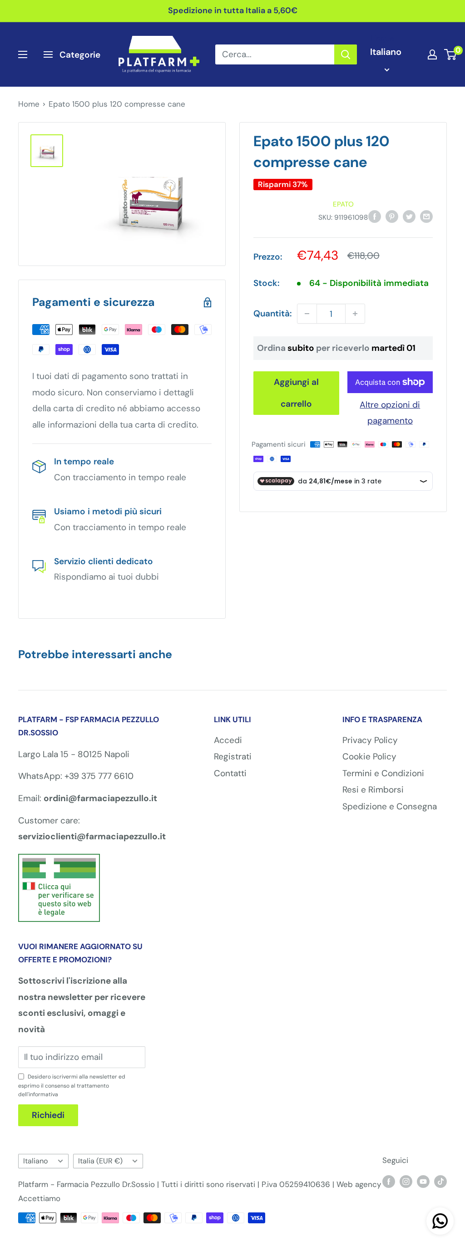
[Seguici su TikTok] (440, 1181)
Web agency (358, 1184)
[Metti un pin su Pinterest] (392, 216)
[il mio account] (432, 54)
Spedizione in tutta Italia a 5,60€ (232, 10)
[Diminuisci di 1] (307, 313)
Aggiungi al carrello (296, 392)
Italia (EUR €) (100, 1161)
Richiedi (48, 1115)
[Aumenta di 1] (355, 313)
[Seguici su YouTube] (423, 1181)
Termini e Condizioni (383, 773)
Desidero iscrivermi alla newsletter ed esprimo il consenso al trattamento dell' (71, 1085)
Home (29, 104)
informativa (43, 1094)
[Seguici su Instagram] (406, 1181)
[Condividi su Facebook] (374, 216)
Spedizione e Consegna (389, 806)
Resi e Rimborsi (373, 789)
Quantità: (272, 313)
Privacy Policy (370, 740)
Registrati (233, 756)
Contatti (230, 773)
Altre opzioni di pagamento (390, 413)
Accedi (228, 740)
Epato (343, 204)
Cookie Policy (369, 756)
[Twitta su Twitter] (409, 216)
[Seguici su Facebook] (388, 1181)
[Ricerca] (345, 54)
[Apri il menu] (22, 54)
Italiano (35, 1161)
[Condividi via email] (426, 216)
